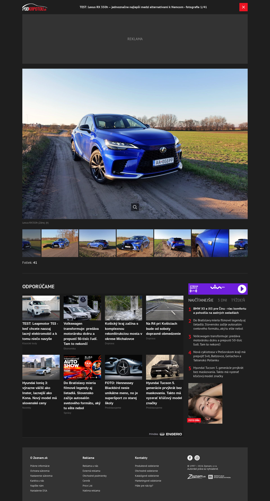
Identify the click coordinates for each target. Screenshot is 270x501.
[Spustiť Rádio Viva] (217, 287)
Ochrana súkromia (39, 471)
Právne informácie (40, 466)
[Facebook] (190, 458)
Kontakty (141, 458)
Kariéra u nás (37, 480)
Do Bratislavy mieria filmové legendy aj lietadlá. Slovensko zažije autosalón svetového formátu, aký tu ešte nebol (219, 324)
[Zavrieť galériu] (243, 7)
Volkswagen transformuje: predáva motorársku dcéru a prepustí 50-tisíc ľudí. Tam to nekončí (217, 340)
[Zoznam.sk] (197, 477)
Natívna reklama (91, 490)
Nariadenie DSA (38, 490)
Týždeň (238, 300)
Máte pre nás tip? (144, 485)
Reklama (88, 458)
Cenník (86, 480)
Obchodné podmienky (95, 475)
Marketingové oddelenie (148, 480)
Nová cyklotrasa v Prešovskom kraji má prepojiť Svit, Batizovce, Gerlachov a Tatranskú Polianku (219, 356)
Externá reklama (91, 471)
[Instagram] (197, 458)
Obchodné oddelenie (146, 471)
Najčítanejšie (201, 300)
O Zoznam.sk (39, 458)
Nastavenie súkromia (41, 475)
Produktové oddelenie (147, 466)
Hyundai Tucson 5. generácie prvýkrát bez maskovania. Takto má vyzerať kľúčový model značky (218, 372)
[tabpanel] (218, 342)
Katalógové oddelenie (147, 475)
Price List (87, 485)
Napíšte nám (37, 485)
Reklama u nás (90, 466)
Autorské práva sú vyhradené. (203, 469)
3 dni (222, 300)
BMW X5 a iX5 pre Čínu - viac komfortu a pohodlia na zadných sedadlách (219, 310)
